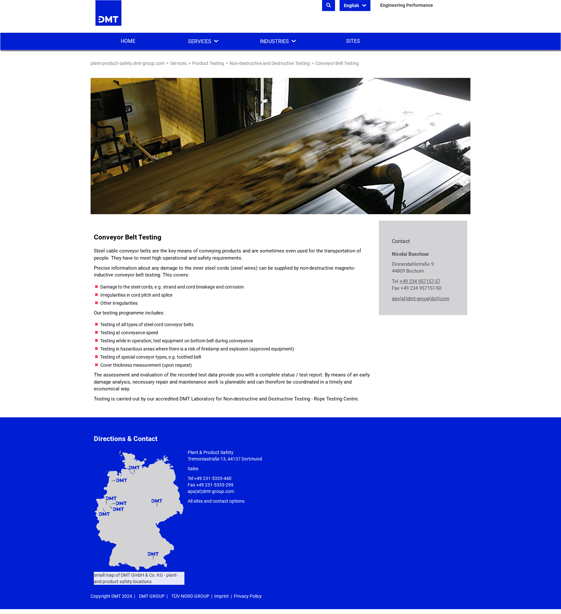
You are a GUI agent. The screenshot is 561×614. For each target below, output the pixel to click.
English (352, 5)
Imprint (221, 596)
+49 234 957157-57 (420, 281)
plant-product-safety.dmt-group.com (128, 63)
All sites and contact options (216, 501)
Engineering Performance (406, 5)
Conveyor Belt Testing (337, 63)
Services (199, 41)
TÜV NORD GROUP (190, 596)
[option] (280, 146)
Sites (353, 41)
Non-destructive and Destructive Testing (270, 63)
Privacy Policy (248, 596)
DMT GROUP (152, 596)
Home (128, 41)
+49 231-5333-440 (212, 478)
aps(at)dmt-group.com (211, 491)
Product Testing (208, 63)
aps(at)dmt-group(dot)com (420, 298)
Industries (274, 41)
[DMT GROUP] (108, 15)
